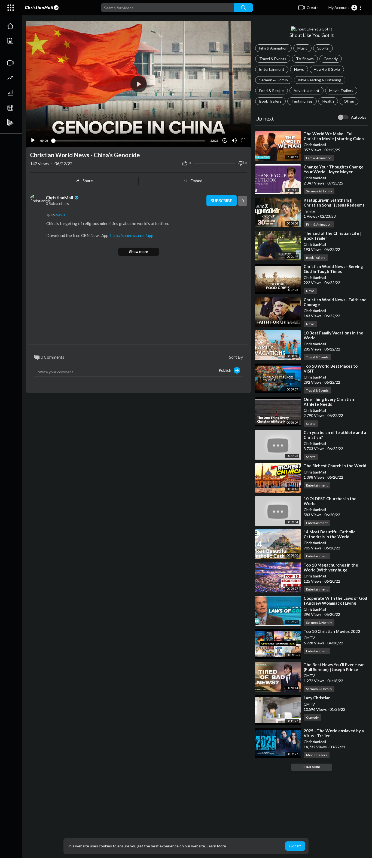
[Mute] (234, 140)
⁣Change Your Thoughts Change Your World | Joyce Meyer (334, 169)
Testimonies (302, 101)
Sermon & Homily (273, 80)
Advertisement (306, 90)
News (299, 69)
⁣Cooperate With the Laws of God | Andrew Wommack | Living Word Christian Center (335, 603)
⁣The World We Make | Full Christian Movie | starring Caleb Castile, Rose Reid (334, 138)
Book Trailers (270, 101)
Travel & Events (272, 58)
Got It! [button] (295, 846)
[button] (345, 7)
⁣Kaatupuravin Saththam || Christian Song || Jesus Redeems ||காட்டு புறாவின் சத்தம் (334, 205)
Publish (226, 370)
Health (328, 101)
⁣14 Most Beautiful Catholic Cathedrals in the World (329, 534)
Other (349, 101)
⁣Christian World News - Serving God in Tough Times (333, 269)
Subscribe (221, 200)
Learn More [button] (216, 846)
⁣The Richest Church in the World (335, 465)
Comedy (331, 58)
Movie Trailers (341, 90)
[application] (138, 84)
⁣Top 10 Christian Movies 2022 (332, 631)
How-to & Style (327, 69)
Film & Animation (273, 48)
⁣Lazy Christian (317, 697)
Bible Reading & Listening (319, 80)
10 (225, 140)
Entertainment (271, 69)
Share (88, 180)
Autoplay (359, 117)
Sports (323, 48)
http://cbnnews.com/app (131, 235)
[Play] (33, 140)
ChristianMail (60, 197)
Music (302, 48)
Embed (196, 180)
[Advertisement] (138, 301)
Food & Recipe (271, 90)
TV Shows (305, 58)
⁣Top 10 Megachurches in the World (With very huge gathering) (331, 569)
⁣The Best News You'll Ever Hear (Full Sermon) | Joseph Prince (334, 667)
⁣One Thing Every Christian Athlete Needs (329, 402)
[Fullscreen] (243, 140)
